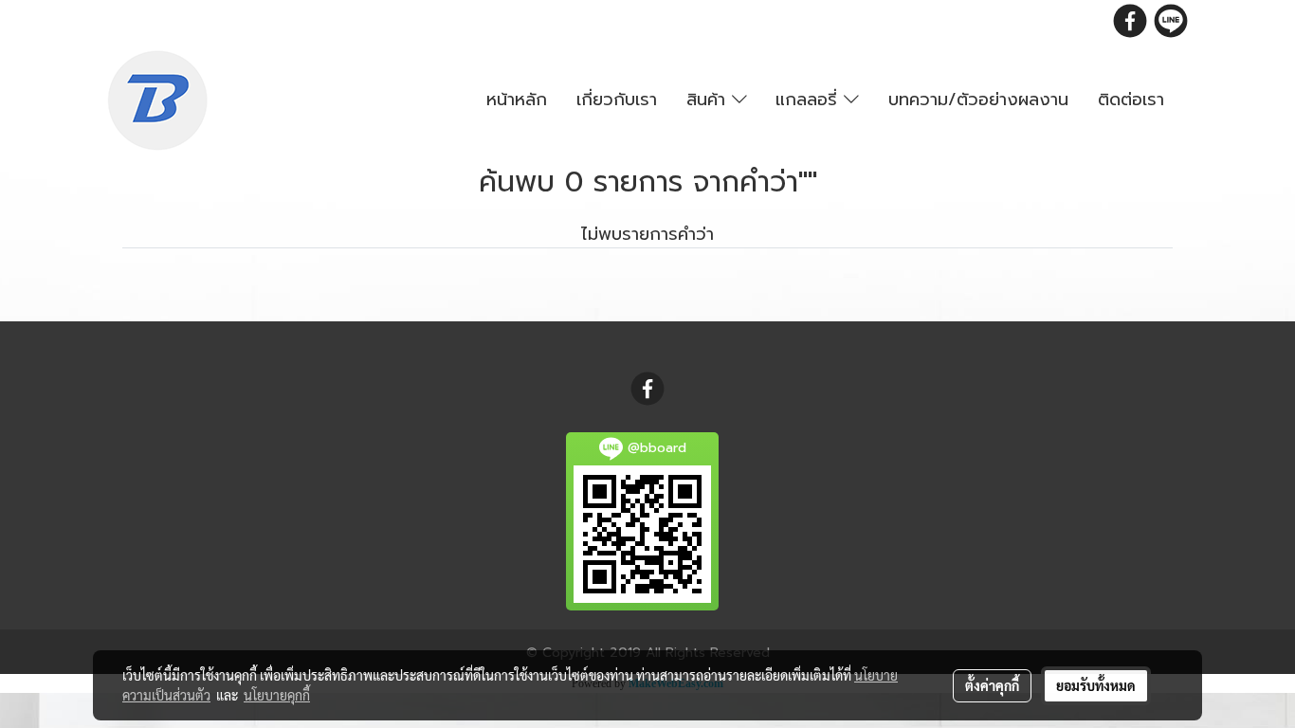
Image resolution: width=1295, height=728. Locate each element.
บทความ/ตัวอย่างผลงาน (978, 99)
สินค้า (709, 99)
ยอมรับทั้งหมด (1096, 685)
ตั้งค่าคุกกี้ (992, 685)
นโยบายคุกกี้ (277, 694)
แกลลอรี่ (809, 99)
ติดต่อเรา (1131, 99)
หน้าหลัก (516, 99)
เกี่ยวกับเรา (616, 99)
